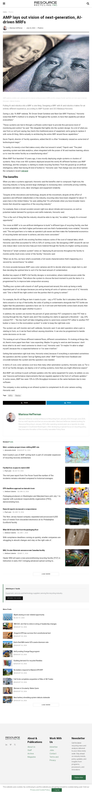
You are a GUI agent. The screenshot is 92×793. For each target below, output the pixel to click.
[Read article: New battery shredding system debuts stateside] (7, 699)
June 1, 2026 (23, 533)
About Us (31, 747)
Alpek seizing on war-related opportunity (29, 615)
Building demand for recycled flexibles (28, 661)
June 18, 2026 (19, 512)
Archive (31, 753)
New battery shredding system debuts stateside (32, 697)
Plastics (11, 12)
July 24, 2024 (30, 28)
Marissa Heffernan (16, 28)
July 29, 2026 (19, 471)
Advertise (54, 747)
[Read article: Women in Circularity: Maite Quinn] (7, 690)
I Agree (56, 790)
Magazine (32, 757)
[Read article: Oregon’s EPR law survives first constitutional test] (7, 635)
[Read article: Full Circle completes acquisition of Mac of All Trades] (7, 681)
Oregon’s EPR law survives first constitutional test (32, 633)
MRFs (10, 395)
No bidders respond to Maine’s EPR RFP (28, 670)
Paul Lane (8, 471)
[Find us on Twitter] (15, 744)
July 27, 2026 (20, 618)
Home (5, 12)
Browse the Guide (14, 598)
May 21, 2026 (23, 553)
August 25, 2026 (21, 654)
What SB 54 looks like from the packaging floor (20, 530)
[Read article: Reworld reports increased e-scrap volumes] (77, 516)
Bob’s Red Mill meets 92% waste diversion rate (31, 642)
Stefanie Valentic (10, 491)
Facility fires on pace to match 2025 (16, 468)
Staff (30, 750)
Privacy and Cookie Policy (40, 790)
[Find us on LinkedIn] (6, 744)
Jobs (52, 750)
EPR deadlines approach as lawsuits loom (19, 488)
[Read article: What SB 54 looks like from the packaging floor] (77, 537)
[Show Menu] (4, 3)
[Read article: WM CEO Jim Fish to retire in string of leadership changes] (7, 626)
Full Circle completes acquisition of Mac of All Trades (33, 679)
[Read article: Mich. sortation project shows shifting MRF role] (77, 454)
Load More (46, 574)
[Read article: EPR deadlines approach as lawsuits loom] (77, 495)
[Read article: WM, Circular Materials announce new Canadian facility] (77, 557)
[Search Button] (88, 3)
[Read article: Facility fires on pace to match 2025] (77, 475)
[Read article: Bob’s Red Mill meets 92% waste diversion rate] (7, 644)
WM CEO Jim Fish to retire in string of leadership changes (35, 624)
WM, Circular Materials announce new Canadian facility (24, 550)
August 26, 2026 (25, 450)
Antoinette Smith (10, 450)
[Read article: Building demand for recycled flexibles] (7, 662)
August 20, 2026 (21, 673)
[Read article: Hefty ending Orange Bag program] (7, 653)
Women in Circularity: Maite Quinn (26, 688)
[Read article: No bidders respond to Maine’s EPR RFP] (7, 672)
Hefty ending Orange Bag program (27, 651)
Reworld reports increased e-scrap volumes (20, 509)
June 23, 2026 (24, 491)
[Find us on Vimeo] (11, 744)
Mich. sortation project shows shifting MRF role (21, 447)
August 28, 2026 (21, 636)
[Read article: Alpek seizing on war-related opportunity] (7, 617)
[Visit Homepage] (46, 3)
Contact (53, 753)
